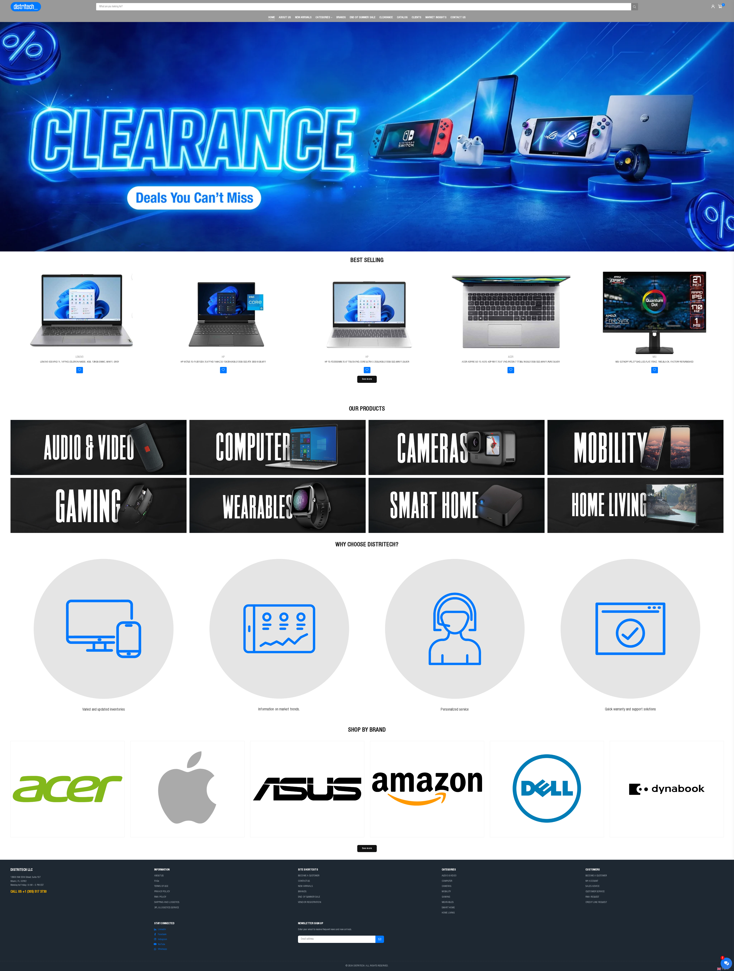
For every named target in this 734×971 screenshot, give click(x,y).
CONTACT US (304, 881)
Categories (323, 17)
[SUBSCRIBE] (379, 939)
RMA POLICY (160, 897)
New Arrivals (303, 17)
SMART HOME (448, 908)
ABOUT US (159, 876)
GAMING (446, 897)
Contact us (458, 17)
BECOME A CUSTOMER (308, 876)
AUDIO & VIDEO (449, 876)
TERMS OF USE (161, 886)
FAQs (156, 881)
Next (724, 137)
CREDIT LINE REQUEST (596, 902)
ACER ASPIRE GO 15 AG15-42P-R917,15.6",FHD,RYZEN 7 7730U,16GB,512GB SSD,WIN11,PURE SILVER (510, 362)
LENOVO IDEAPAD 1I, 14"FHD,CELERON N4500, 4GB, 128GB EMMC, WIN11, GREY (79, 362)
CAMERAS (446, 886)
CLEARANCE (386, 17)
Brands (341, 17)
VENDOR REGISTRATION (309, 902)
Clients (416, 17)
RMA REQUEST (592, 897)
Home (271, 17)
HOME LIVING (448, 913)
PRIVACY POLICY (162, 891)
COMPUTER (447, 881)
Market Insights (436, 17)
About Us (285, 17)
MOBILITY (446, 891)
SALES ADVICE (592, 886)
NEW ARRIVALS (305, 886)
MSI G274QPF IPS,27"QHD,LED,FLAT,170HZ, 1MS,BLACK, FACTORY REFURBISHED (654, 362)
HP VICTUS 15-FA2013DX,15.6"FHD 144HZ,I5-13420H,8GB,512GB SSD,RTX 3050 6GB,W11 (223, 362)
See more (367, 379)
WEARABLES (448, 902)
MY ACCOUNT (591, 881)
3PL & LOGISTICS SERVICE (166, 908)
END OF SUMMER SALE (363, 17)
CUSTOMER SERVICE (595, 891)
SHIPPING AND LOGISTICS (166, 902)
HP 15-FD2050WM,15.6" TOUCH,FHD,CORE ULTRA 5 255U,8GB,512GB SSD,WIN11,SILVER (367, 362)
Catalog (402, 17)
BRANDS (302, 891)
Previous (9, 137)
